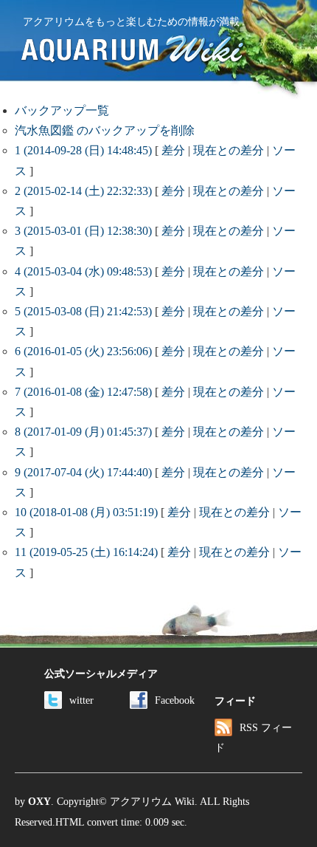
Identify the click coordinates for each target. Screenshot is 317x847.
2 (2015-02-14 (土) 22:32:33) (83, 191)
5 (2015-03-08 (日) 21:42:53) (83, 311)
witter (81, 700)
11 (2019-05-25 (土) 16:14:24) (86, 552)
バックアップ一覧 (62, 110)
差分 (173, 150)
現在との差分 (228, 150)
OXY (39, 801)
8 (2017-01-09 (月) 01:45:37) (83, 431)
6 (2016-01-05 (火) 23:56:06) (83, 351)
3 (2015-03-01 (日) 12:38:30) (83, 230)
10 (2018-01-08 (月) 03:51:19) (86, 512)
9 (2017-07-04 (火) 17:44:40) (83, 472)
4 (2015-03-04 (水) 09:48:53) (83, 271)
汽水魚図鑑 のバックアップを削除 (105, 130)
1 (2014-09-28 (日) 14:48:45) (83, 150)
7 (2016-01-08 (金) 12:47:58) (83, 391)
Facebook (175, 700)
